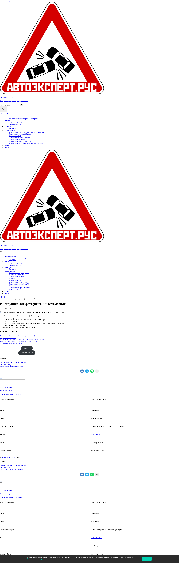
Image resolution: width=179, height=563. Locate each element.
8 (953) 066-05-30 (6, 113)
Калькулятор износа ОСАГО (19, 139)
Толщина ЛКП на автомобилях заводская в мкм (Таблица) (20, 336)
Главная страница (5, 299)
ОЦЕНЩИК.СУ (5, 364)
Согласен (147, 559)
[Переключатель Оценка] (36, 262)
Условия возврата (6, 390)
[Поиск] (1, 103)
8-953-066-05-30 (96, 434)
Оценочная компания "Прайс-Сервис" (13, 362)
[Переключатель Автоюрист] (36, 267)
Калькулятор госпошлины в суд (20, 141)
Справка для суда (15, 124)
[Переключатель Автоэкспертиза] (36, 256)
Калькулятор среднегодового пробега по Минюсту (27, 132)
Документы (13, 128)
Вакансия (27, 348)
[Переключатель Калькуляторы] (36, 271)
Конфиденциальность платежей (11, 394)
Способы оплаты (6, 387)
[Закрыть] (3, 109)
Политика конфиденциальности (11, 366)
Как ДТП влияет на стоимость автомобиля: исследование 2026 (22, 340)
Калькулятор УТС (15, 136)
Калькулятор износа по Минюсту (20, 134)
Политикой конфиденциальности (37, 559)
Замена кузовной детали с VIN (11, 343)
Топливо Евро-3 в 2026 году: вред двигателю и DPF (18, 341)
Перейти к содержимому (9, 1)
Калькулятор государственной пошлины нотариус (26, 143)
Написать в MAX (27, 353)
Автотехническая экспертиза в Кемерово (23, 119)
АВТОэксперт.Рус (8, 457)
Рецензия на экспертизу (8, 338)
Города (7, 147)
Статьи (7, 145)
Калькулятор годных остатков (19, 138)
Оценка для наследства (17, 122)
